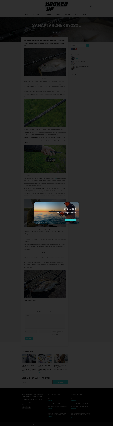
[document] (56, 213)
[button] (77, 204)
